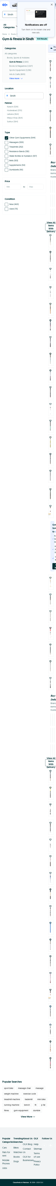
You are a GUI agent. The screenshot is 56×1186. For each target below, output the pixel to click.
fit (35, 1101)
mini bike (41, 1096)
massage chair (24, 1084)
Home (4, 34)
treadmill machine (12, 1096)
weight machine (11, 1090)
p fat (43, 1101)
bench (27, 1101)
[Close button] (51, 4)
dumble (36, 1107)
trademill (28, 1096)
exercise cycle (29, 1090)
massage (40, 1084)
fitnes (6, 1107)
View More (26, 1113)
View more (14, 78)
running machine (11, 1101)
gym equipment (21, 1107)
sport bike (8, 1084)
